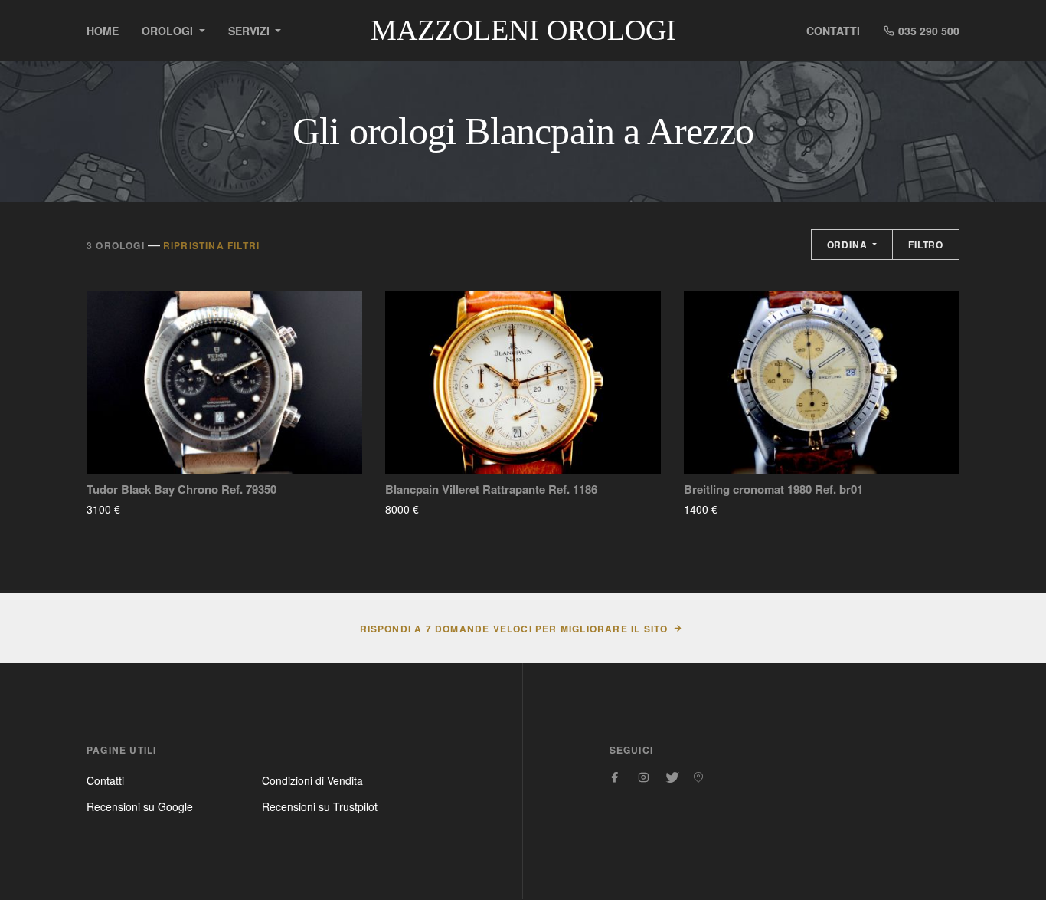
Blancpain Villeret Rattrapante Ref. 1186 (491, 489)
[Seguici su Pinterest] (698, 777)
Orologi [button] (169, 30)
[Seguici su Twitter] (671, 777)
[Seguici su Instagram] (643, 777)
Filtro (925, 244)
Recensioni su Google (140, 806)
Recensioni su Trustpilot (320, 806)
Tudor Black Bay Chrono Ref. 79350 (181, 489)
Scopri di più (165, 509)
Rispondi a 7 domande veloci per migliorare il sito (514, 629)
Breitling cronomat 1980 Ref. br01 (773, 489)
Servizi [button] (250, 30)
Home (103, 30)
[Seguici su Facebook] (615, 777)
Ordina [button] (849, 244)
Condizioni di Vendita (312, 780)
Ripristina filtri (211, 245)
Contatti (833, 30)
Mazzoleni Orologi (523, 30)
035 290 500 (927, 30)
